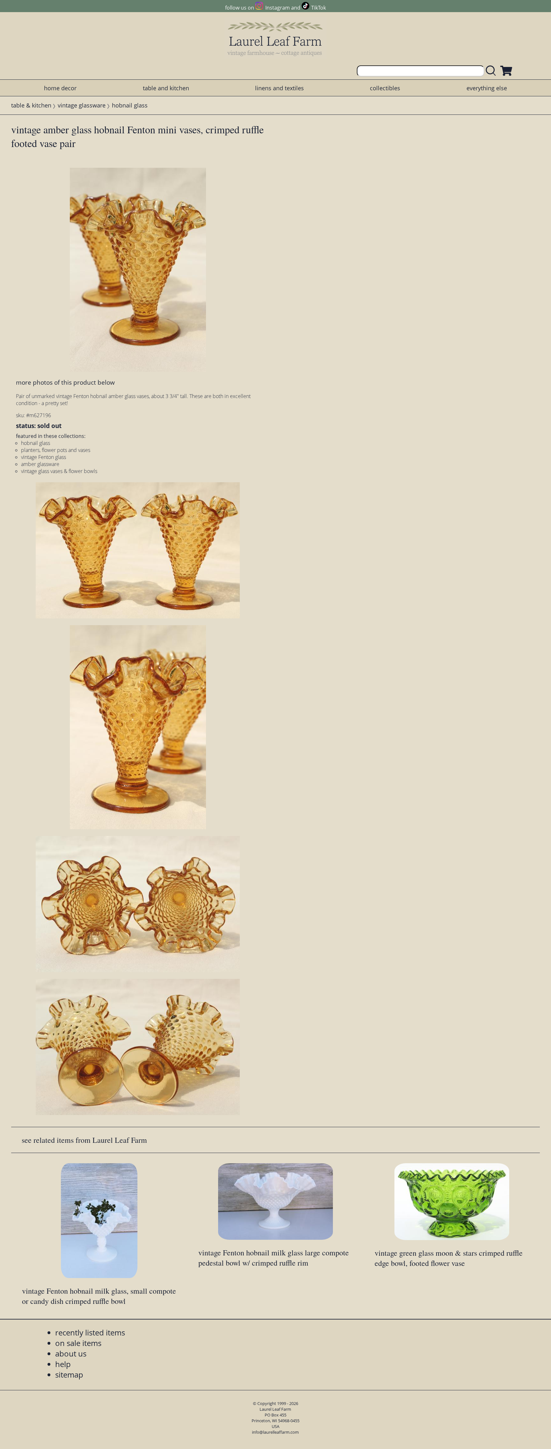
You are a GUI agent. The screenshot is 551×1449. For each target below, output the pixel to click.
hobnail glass (130, 105)
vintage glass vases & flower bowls (59, 471)
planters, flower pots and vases (55, 450)
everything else (487, 88)
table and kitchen (166, 88)
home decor (60, 88)
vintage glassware (82, 105)
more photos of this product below (65, 382)
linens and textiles (279, 88)
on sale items (78, 1343)
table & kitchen (31, 105)
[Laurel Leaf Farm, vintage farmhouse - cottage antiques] (275, 38)
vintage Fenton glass (43, 457)
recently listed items (90, 1332)
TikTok (318, 7)
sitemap (69, 1374)
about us (70, 1353)
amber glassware (40, 464)
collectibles (385, 88)
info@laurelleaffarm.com (275, 1432)
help (63, 1364)
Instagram (277, 7)
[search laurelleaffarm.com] (492, 71)
